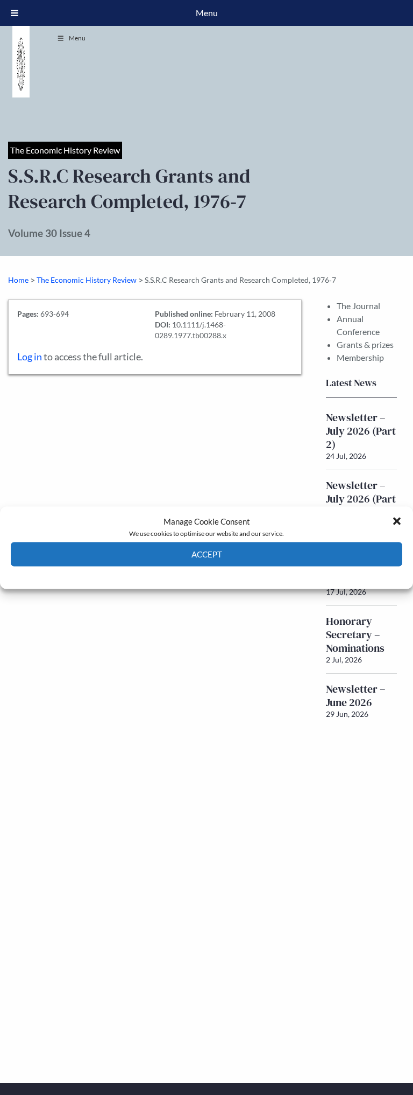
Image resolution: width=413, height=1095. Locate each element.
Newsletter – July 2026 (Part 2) (361, 431)
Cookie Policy (181, 574)
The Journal (358, 306)
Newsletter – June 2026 (356, 695)
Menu (77, 38)
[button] (396, 520)
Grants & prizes (365, 344)
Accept (206, 554)
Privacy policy (225, 574)
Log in (29, 356)
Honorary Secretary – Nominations (355, 634)
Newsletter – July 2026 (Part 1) (361, 499)
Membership (360, 357)
